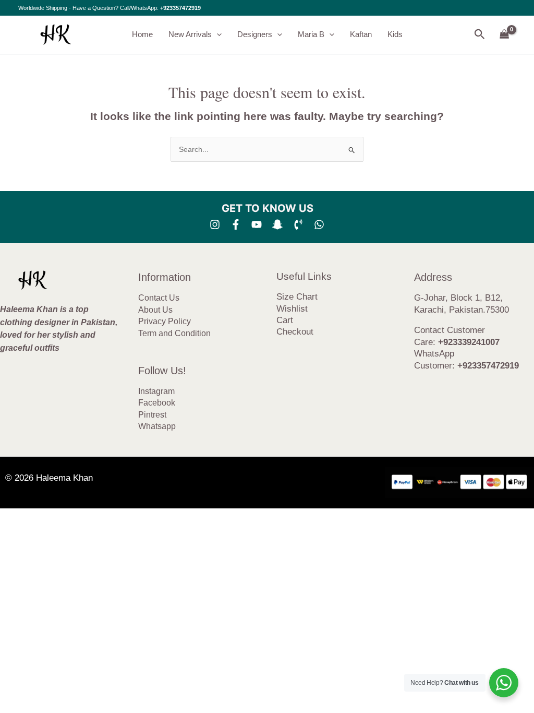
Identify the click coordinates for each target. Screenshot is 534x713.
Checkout (294, 332)
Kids (395, 34)
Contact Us (158, 297)
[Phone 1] (298, 224)
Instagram (156, 391)
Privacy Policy (164, 321)
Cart (284, 320)
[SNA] (277, 224)
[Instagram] (215, 224)
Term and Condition (174, 333)
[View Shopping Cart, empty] (504, 34)
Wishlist (292, 309)
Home (142, 34)
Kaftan (361, 34)
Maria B (311, 34)
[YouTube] (256, 224)
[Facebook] (235, 224)
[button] (217, 34)
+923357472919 (180, 8)
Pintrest (152, 414)
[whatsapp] (319, 224)
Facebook (156, 402)
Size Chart (297, 297)
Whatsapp (157, 426)
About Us (155, 309)
